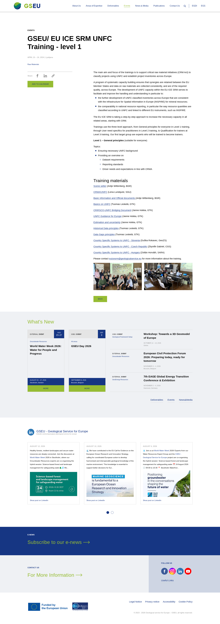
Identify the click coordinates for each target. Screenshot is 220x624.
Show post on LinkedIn (39, 500)
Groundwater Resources (38, 341)
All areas (74, 341)
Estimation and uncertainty (106, 222)
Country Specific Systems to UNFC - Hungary (116, 252)
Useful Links (167, 580)
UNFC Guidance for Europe (107, 216)
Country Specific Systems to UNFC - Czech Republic (120, 246)
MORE (46, 388)
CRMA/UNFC (100, 192)
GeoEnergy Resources (120, 380)
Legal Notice (135, 601)
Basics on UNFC (101, 204)
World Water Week (37, 457)
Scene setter (99, 186)
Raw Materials (33, 64)
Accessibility (169, 601)
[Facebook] (37, 76)
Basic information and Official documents (114, 198)
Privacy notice (152, 601)
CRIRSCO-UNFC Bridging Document (112, 210)
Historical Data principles (106, 228)
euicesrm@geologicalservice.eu (125, 258)
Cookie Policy (186, 601)
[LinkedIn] (45, 76)
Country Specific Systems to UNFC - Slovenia (116, 240)
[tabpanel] (54, 473)
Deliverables (156, 400)
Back (100, 299)
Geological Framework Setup (122, 337)
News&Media (186, 400)
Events (171, 400)
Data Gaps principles (104, 234)
